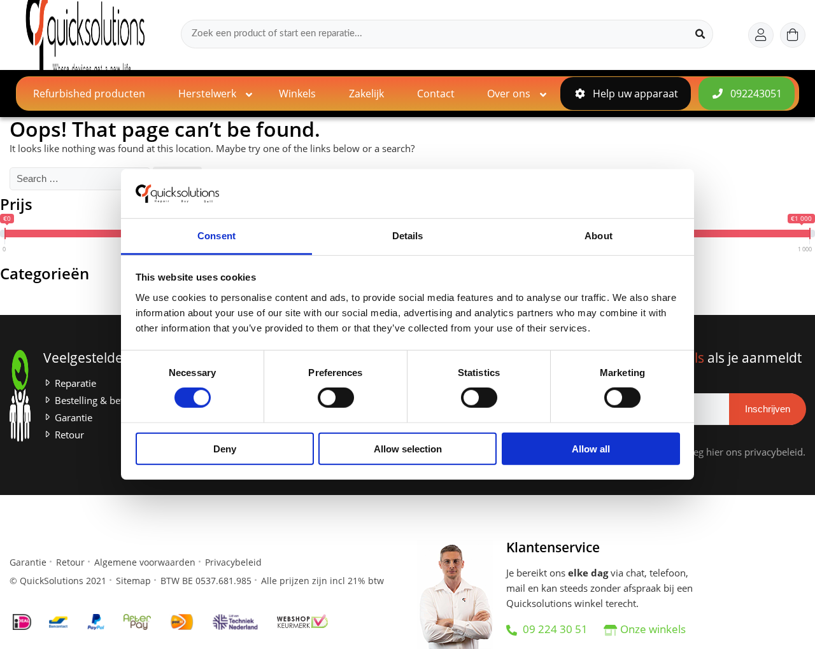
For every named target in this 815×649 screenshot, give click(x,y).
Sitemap (133, 581)
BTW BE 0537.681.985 (206, 581)
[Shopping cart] (792, 35)
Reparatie (75, 383)
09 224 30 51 (554, 629)
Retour (69, 435)
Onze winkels (653, 629)
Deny (224, 448)
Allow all (591, 448)
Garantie (73, 417)
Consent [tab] (216, 235)
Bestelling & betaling (100, 400)
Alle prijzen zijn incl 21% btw (322, 581)
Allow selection (408, 448)
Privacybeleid (233, 562)
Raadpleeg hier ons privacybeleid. (730, 452)
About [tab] (599, 235)
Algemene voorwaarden (144, 562)
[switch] (336, 397)
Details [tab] (407, 235)
